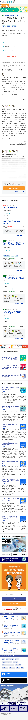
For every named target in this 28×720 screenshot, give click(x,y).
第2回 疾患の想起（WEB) (11, 207)
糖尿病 (16, 659)
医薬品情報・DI (7, 255)
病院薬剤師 (14, 26)
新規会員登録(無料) (14, 188)
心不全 (17, 255)
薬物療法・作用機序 (7, 662)
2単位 (10, 221)
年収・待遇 (18, 664)
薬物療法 (8, 26)
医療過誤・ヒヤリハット (8, 664)
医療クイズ (4, 667)
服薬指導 (15, 662)
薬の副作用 (6, 223)
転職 (22, 667)
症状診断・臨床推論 (16, 221)
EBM (12, 255)
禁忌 (3, 659)
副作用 (17, 667)
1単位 (4, 26)
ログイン (14, 598)
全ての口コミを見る (18, 235)
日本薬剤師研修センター (11, 15)
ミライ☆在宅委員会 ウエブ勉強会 (13, 278)
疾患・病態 (11, 667)
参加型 (5, 221)
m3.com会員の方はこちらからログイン (13, 191)
